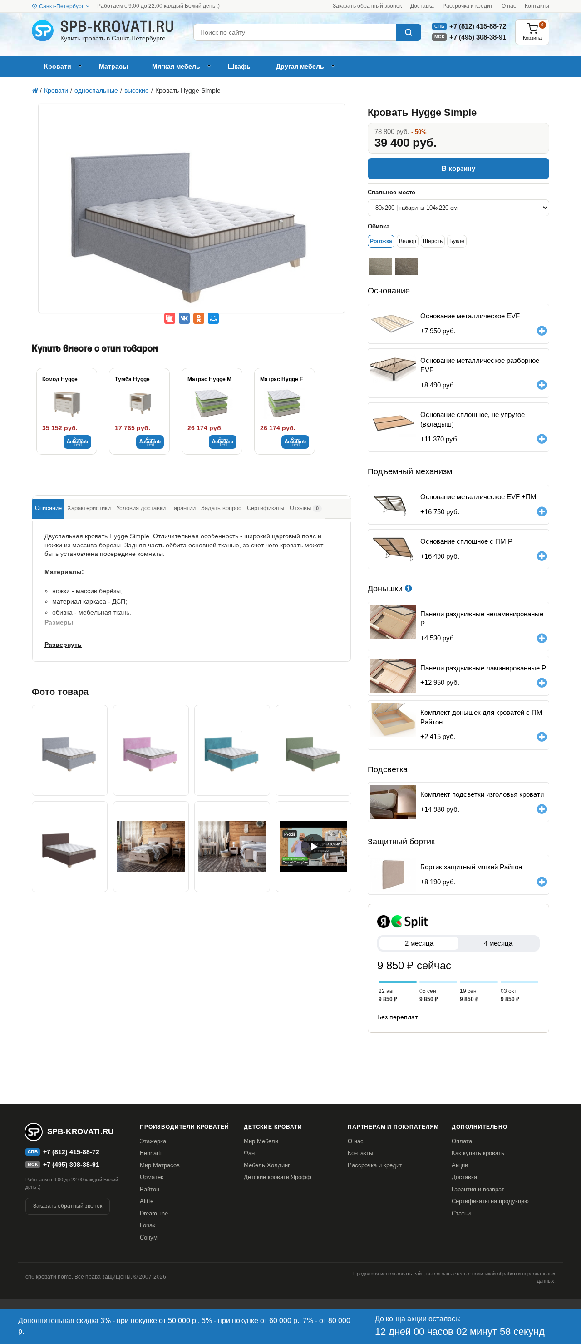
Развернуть (63, 644)
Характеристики (89, 508)
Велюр (407, 241)
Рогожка (381, 241)
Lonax (148, 1225)
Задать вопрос (221, 508)
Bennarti (151, 1153)
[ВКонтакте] (184, 318)
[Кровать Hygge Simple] (191, 214)
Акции (460, 1165)
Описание (48, 508)
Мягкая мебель (176, 66)
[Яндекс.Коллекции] (169, 318)
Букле (456, 241)
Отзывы (304, 508)
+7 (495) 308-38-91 (477, 37)
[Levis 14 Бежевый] (406, 266)
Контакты (537, 6)
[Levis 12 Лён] (380, 266)
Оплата (462, 1141)
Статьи (461, 1213)
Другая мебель (300, 66)
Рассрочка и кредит (468, 6)
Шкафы (240, 66)
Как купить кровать (478, 1153)
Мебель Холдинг (267, 1165)
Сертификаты (265, 508)
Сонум (149, 1237)
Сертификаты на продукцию (490, 1201)
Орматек (151, 1177)
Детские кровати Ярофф (277, 1177)
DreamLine (154, 1213)
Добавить (77, 442)
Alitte (146, 1201)
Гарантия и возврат (478, 1189)
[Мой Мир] (213, 318)
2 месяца (419, 943)
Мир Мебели (261, 1141)
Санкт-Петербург (61, 6)
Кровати (57, 66)
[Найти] (408, 32)
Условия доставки (141, 508)
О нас (509, 6)
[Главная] (35, 90)
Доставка (422, 6)
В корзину (458, 168)
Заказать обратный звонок (367, 6)
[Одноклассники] (198, 318)
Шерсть (433, 241)
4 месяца (498, 943)
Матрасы (113, 66)
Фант (250, 1153)
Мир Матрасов (160, 1165)
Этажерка (153, 1141)
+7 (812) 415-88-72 (477, 26)
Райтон (149, 1189)
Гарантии (183, 508)
